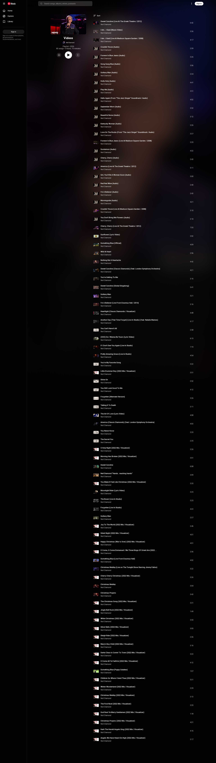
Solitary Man (106, 294)
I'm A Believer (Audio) (109, 192)
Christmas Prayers (108, 593)
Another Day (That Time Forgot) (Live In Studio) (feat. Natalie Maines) (129, 320)
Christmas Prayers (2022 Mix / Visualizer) (118, 721)
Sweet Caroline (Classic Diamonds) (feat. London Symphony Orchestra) (130, 269)
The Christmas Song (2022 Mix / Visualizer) (119, 601)
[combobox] (68, 3)
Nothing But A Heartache (111, 260)
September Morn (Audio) (111, 107)
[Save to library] (59, 55)
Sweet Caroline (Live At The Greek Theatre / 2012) (121, 21)
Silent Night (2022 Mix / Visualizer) (115, 533)
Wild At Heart (106, 252)
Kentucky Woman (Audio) (111, 124)
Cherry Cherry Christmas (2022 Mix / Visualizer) (120, 576)
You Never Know (107, 431)
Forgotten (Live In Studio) (111, 508)
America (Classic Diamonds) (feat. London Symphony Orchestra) (127, 422)
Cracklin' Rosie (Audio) (110, 47)
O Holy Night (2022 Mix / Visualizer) (115, 448)
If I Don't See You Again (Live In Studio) (117, 345)
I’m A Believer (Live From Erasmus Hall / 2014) (120, 303)
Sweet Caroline (107, 465)
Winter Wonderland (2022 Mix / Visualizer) (118, 687)
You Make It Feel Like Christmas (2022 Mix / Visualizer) (123, 482)
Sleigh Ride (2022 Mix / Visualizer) (115, 635)
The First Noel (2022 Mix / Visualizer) (116, 704)
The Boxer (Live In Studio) (111, 499)
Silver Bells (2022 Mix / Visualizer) (115, 627)
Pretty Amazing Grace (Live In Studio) (116, 354)
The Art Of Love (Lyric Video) (112, 414)
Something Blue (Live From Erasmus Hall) (118, 559)
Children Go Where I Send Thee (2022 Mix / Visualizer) (123, 678)
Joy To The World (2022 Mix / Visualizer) (117, 525)
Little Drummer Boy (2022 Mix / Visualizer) (118, 371)
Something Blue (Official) (111, 243)
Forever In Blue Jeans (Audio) (113, 55)
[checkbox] (191, 23)
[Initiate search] (41, 3)
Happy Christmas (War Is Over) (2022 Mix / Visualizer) (123, 542)
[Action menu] (78, 55)
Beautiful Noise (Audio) (110, 115)
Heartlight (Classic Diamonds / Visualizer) (118, 311)
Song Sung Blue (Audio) (110, 64)
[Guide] (4, 3)
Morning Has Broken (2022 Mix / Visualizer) (119, 456)
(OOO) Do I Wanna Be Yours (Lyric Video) (117, 337)
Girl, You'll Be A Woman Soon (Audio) (116, 175)
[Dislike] (179, 23)
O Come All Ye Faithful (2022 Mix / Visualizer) (119, 661)
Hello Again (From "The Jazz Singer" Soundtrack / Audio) (124, 98)
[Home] (12, 3)
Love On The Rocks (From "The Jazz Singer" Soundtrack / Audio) (127, 132)
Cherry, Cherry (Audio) (110, 158)
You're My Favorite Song (111, 363)
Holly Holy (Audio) (108, 81)
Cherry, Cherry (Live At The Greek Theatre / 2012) (121, 226)
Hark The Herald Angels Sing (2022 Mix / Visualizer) (122, 729)
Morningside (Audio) (109, 200)
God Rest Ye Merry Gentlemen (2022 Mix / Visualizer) (122, 712)
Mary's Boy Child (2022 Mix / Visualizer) (117, 644)
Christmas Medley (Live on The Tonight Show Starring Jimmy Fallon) (129, 567)
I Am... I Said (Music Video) (112, 30)
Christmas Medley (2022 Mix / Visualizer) (118, 695)
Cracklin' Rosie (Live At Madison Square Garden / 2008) (123, 209)
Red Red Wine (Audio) (109, 183)
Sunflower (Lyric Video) (110, 235)
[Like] (175, 23)
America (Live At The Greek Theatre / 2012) (118, 166)
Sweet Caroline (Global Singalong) (115, 286)
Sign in (199, 3)
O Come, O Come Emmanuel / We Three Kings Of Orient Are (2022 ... (129, 550)
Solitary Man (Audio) (109, 72)
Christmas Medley (108, 584)
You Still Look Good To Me (111, 388)
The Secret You (107, 439)
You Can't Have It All (109, 328)
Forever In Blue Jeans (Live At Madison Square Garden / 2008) (126, 141)
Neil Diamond (106, 24)
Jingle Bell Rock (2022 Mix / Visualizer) (117, 610)
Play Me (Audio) (107, 90)
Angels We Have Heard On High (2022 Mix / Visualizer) (123, 738)
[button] (68, 42)
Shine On (104, 380)
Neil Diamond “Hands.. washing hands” (117, 473)
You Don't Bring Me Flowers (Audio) (115, 218)
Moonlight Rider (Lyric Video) (113, 490)
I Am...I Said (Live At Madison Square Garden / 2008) (122, 38)
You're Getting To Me (109, 277)
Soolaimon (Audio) (108, 149)
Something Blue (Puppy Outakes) (114, 670)
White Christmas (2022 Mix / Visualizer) (117, 618)
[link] (13, 10)
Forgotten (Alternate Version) (113, 397)
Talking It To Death (108, 405)
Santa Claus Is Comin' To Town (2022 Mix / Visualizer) (123, 653)
